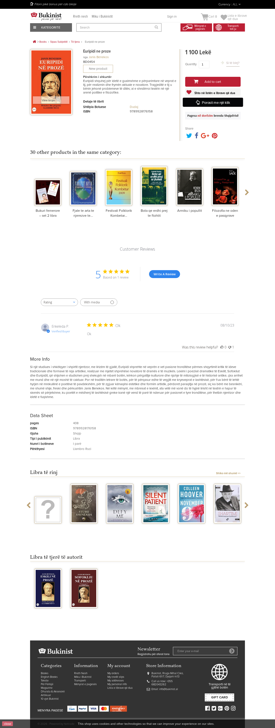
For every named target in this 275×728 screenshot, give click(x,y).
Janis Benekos (99, 57)
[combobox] (59, 302)
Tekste (45, 680)
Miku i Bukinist (83, 677)
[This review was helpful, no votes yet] (221, 347)
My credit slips (115, 677)
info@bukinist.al (168, 689)
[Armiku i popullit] (189, 185)
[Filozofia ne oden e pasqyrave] (225, 185)
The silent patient (119, 529)
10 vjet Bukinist (50, 699)
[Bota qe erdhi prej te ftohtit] (154, 185)
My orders (113, 673)
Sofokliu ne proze (83, 613)
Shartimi (191, 527)
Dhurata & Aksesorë (53, 691)
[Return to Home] (34, 42)
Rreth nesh (80, 16)
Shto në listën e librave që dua (214, 93)
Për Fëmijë (47, 684)
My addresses (115, 680)
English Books (49, 677)
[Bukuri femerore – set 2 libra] (47, 185)
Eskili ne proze (48, 612)
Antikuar (46, 695)
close (7, 723)
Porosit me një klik (215, 102)
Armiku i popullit (189, 210)
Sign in (172, 16)
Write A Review (165, 274)
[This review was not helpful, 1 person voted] (229, 347)
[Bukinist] (46, 16)
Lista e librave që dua (120, 688)
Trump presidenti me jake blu (227, 531)
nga (85, 57)
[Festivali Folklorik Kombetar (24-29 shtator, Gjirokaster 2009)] (118, 185)
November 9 (156, 527)
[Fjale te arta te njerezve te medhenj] (83, 185)
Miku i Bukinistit (102, 16)
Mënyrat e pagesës (85, 684)
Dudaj (134, 107)
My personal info (117, 684)
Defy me (84, 527)
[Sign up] (231, 651)
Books (44, 673)
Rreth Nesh (80, 673)
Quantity (191, 64)
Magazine (46, 688)
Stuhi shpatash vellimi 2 (48, 529)
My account (118, 666)
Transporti (80, 680)
